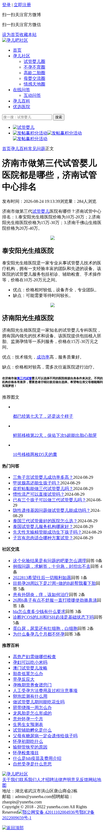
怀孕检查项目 (26, 752)
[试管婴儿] (15, 40)
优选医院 (21, 106)
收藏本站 (28, 34)
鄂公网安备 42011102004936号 (50, 812)
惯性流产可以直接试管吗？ (39, 494)
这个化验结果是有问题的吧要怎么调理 (49, 560)
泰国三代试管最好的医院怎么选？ (45, 521)
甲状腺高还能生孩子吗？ (36, 483)
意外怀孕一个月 (28, 719)
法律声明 (62, 779)
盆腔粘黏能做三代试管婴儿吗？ (43, 488)
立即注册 (22, 4)
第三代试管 (24, 378)
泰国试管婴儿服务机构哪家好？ (43, 526)
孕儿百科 (21, 101)
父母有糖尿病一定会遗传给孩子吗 (45, 735)
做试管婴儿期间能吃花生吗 (39, 702)
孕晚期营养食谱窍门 (32, 685)
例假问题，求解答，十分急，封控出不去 (51, 566)
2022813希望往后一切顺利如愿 (42, 577)
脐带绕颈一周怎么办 (32, 707)
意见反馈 (79, 779)
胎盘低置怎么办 (28, 673)
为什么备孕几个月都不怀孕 (39, 634)
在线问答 (21, 89)
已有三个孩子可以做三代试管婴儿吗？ (49, 500)
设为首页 (10, 34)
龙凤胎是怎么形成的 (32, 713)
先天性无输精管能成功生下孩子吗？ (47, 532)
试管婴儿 (41, 211)
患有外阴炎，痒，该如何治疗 (41, 594)
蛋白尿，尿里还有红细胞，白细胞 (45, 628)
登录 (6, 4)
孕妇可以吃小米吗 (30, 662)
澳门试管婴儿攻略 (30, 668)
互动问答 (32, 95)
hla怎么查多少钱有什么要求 (39, 611)
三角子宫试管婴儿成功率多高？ (43, 477)
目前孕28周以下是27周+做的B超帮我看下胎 (54, 583)
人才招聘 (45, 779)
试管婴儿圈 (34, 61)
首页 (17, 50)
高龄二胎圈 (34, 72)
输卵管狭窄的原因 (30, 747)
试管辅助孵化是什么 (32, 730)
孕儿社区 (21, 56)
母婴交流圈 (34, 78)
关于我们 (10, 779)
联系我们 (28, 779)
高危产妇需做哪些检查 (34, 656)
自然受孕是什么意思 (32, 764)
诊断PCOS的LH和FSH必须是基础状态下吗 (53, 617)
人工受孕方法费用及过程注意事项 (45, 690)
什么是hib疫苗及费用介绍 (37, 758)
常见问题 (36, 148)
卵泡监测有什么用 (30, 696)
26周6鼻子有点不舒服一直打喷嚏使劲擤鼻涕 (55, 600)
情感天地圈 (34, 84)
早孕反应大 (23, 679)
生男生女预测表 (28, 724)
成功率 (43, 357)
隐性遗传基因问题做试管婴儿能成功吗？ (51, 510)
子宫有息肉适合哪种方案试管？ (43, 538)
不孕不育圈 (34, 67)
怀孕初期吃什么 (28, 741)
